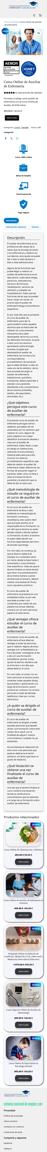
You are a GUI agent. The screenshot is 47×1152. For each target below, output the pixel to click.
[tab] (11, 220)
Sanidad (14, 22)
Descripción (11, 220)
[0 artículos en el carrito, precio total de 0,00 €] (40, 15)
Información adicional (16, 227)
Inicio (6, 22)
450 (39, 127)
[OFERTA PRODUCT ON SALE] (23, 834)
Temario (35, 227)
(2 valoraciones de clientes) (28, 92)
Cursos (17, 127)
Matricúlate (12, 118)
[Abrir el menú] (34, 15)
